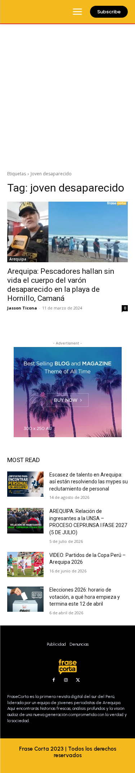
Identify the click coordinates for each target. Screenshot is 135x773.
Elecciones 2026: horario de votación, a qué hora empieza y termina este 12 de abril (84, 597)
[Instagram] (66, 680)
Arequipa (17, 259)
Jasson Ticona (22, 308)
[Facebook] (53, 680)
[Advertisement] (67, 95)
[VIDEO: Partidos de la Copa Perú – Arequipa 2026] (25, 564)
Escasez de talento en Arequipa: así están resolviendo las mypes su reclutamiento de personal (88, 482)
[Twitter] (78, 680)
